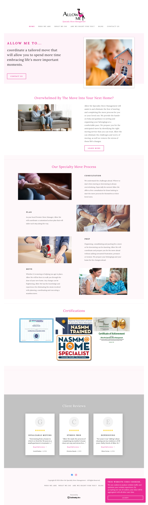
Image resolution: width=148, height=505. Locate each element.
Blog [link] (100, 26)
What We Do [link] (60, 26)
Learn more (94, 148)
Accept (125, 498)
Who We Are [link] (44, 26)
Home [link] (32, 26)
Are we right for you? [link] (83, 26)
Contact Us (16, 76)
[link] (74, 16)
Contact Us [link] (113, 26)
